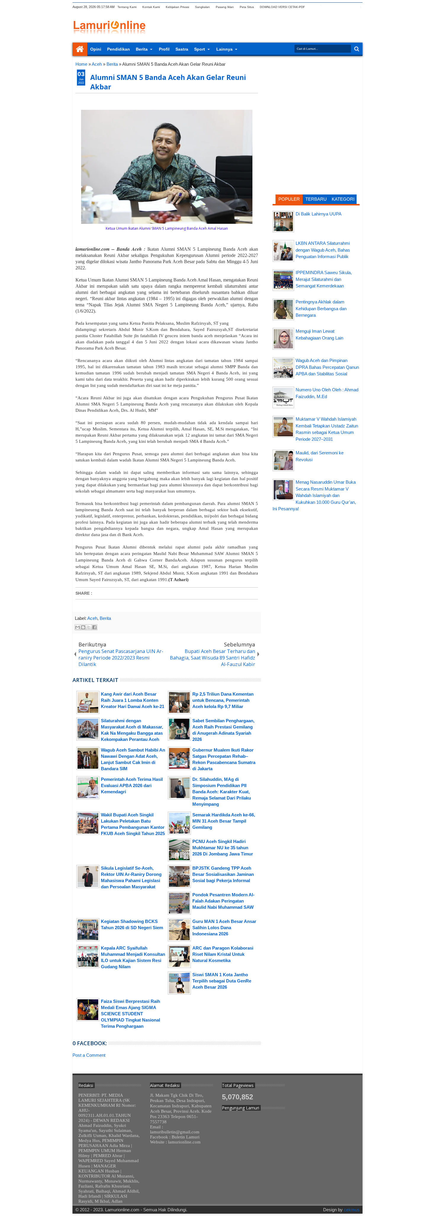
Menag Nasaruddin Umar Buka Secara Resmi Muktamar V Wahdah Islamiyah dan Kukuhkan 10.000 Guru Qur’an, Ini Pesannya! (314, 495)
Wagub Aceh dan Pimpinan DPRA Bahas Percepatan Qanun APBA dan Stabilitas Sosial (327, 367)
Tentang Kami (126, 7)
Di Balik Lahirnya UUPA (318, 213)
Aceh (92, 618)
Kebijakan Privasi (177, 7)
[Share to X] (89, 627)
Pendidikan (118, 49)
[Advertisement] (316, 99)
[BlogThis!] (83, 627)
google (328, 7)
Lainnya (224, 49)
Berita (142, 49)
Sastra (181, 49)
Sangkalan (202, 7)
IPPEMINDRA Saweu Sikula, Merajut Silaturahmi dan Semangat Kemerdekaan (324, 279)
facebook (320, 7)
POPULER (289, 199)
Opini (95, 49)
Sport (199, 49)
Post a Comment (88, 1055)
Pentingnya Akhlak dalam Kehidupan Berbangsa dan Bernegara (321, 308)
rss (335, 7)
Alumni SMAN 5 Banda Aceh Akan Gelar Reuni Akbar (168, 82)
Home (79, 49)
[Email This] (77, 627)
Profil (164, 49)
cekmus (352, 1209)
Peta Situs (247, 7)
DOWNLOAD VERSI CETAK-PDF (282, 7)
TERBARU (316, 199)
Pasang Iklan (225, 7)
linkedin (343, 7)
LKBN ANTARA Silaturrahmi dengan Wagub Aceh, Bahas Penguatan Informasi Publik (323, 250)
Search (356, 49)
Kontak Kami (151, 7)
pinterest (358, 7)
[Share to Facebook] (94, 627)
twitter (312, 7)
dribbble (351, 7)
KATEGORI (343, 199)
